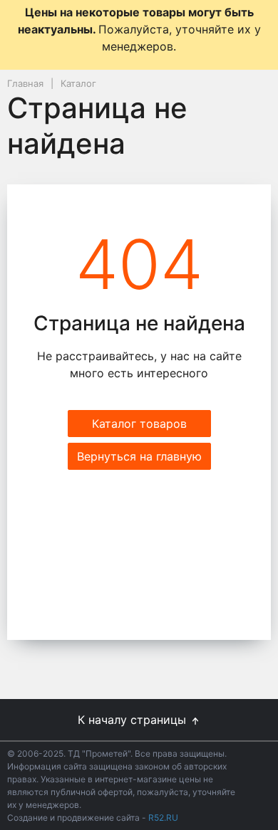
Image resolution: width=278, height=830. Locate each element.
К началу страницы (134, 720)
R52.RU (163, 817)
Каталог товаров (139, 423)
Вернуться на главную (139, 456)
